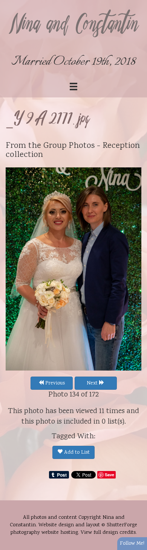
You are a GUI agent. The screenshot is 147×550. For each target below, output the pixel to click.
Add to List (76, 452)
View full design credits (108, 532)
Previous (54, 383)
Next (93, 383)
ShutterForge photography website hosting (74, 528)
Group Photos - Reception (91, 146)
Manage (137, 3)
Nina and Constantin (73, 25)
